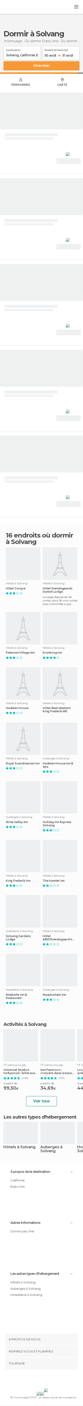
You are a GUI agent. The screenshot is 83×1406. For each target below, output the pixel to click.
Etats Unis (17, 1186)
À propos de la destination (30, 1172)
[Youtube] (52, 1379)
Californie (17, 1180)
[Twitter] (40, 1379)
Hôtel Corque (16, 588)
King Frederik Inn (18, 880)
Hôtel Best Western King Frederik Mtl (57, 709)
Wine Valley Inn (17, 822)
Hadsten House (17, 708)
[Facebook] (34, 1379)
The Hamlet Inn (54, 880)
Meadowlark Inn (54, 994)
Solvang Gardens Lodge (18, 938)
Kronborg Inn (52, 652)
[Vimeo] (46, 1379)
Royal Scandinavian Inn (23, 763)
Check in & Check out (56, 49)
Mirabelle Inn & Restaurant (16, 996)
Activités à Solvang (24, 1024)
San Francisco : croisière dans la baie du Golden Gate (56, 1071)
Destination (13, 49)
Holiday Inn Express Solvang (57, 824)
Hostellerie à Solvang (26, 1295)
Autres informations (25, 1223)
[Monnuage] (16, 7)
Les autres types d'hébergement (34, 1274)
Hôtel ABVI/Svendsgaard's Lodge (57, 938)
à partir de (10, 1083)
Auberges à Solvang (51, 1149)
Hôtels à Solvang (19, 1147)
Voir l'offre (68, 161)
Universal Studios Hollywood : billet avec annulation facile (20, 1071)
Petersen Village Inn (20, 652)
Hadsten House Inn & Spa (58, 765)
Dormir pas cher (22, 1231)
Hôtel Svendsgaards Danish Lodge (57, 590)
